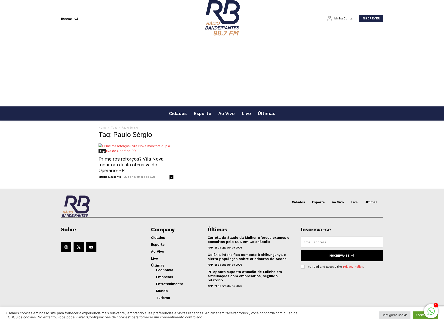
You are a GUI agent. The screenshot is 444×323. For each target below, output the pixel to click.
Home (103, 128)
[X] (79, 247)
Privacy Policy (353, 266)
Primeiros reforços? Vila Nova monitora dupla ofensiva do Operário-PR (131, 164)
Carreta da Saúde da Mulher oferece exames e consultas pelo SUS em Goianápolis (248, 240)
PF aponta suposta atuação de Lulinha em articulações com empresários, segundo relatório (245, 276)
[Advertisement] (222, 71)
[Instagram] (66, 247)
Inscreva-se (339, 255)
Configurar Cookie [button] (395, 315)
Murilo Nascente (110, 176)
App (102, 151)
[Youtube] (91, 247)
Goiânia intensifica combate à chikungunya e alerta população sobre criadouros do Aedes (247, 257)
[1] (431, 314)
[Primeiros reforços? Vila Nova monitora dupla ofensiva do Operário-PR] (136, 148)
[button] (70, 18)
